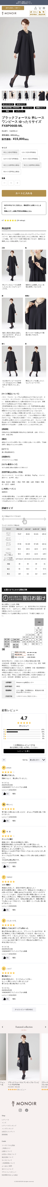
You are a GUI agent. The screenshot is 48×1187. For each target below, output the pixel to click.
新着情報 (5, 1134)
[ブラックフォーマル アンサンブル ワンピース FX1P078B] (24, 1056)
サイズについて (7, 1160)
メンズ (4, 1122)
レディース (5, 1120)
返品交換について (7, 1157)
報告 (14, 794)
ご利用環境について (8, 1163)
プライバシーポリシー (9, 1172)
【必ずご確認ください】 (24, 1)
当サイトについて (7, 1169)
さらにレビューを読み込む (24, 1009)
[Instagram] (20, 1110)
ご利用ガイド (6, 1148)
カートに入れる (24, 193)
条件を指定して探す (13, 8)
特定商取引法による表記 (10, 1175)
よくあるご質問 (7, 1166)
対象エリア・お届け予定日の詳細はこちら (18, 211)
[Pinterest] (26, 1110)
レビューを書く (24, 751)
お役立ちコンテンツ (8, 1131)
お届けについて (7, 1151)
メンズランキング (7, 1128)
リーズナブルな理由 (8, 1145)
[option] (24, 53)
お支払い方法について (9, 1154)
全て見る (24, 1030)
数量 (3, 178)
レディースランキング (9, 1125)
